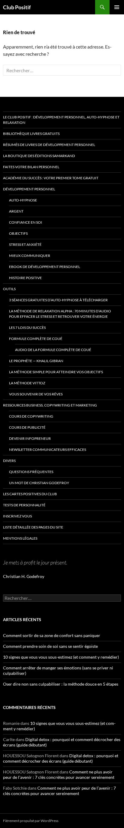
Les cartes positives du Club (30, 494)
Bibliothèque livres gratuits (31, 133)
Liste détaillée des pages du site (33, 527)
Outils (9, 289)
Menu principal (117, 7)
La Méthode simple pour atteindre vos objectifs (56, 372)
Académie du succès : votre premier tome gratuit (50, 178)
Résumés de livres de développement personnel (49, 144)
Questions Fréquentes (31, 471)
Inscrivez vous (17, 516)
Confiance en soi (25, 222)
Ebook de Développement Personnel (44, 266)
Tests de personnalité (24, 505)
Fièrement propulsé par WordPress (30, 820)
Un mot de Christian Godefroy (39, 483)
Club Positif (17, 7)
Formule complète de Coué (35, 338)
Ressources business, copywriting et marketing (50, 405)
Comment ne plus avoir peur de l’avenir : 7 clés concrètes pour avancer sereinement (58, 774)
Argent (16, 211)
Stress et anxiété (25, 244)
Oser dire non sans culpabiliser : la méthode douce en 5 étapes (60, 684)
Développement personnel (29, 189)
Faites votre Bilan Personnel (31, 167)
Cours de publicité (27, 427)
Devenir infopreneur (30, 438)
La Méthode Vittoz (27, 383)
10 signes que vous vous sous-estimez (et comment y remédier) (61, 657)
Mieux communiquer (29, 255)
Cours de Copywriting (31, 416)
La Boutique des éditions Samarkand (39, 155)
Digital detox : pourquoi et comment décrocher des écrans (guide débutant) (60, 758)
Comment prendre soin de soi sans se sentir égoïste (50, 646)
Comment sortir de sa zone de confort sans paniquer (51, 635)
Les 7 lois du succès (27, 327)
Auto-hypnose (23, 200)
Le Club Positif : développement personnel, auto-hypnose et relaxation (61, 120)
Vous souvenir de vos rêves (36, 394)
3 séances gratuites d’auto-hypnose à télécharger (58, 300)
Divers (9, 460)
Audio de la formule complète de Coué (53, 349)
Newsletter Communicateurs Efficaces (47, 449)
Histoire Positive (25, 278)
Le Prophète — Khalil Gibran (36, 361)
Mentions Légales (20, 538)
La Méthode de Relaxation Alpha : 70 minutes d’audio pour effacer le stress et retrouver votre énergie (60, 314)
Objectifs (18, 233)
